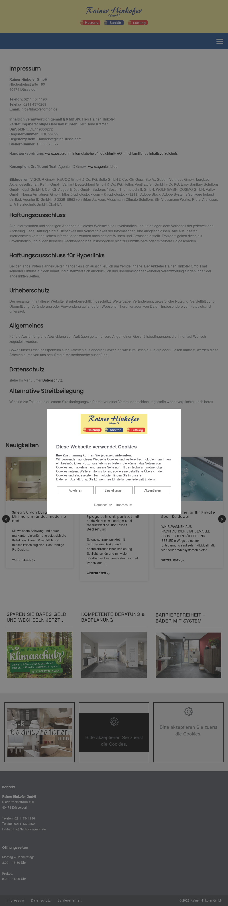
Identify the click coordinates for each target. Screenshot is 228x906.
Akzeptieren (152, 490)
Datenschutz (103, 504)
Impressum (124, 504)
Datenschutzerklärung (71, 479)
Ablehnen (75, 490)
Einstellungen (113, 490)
